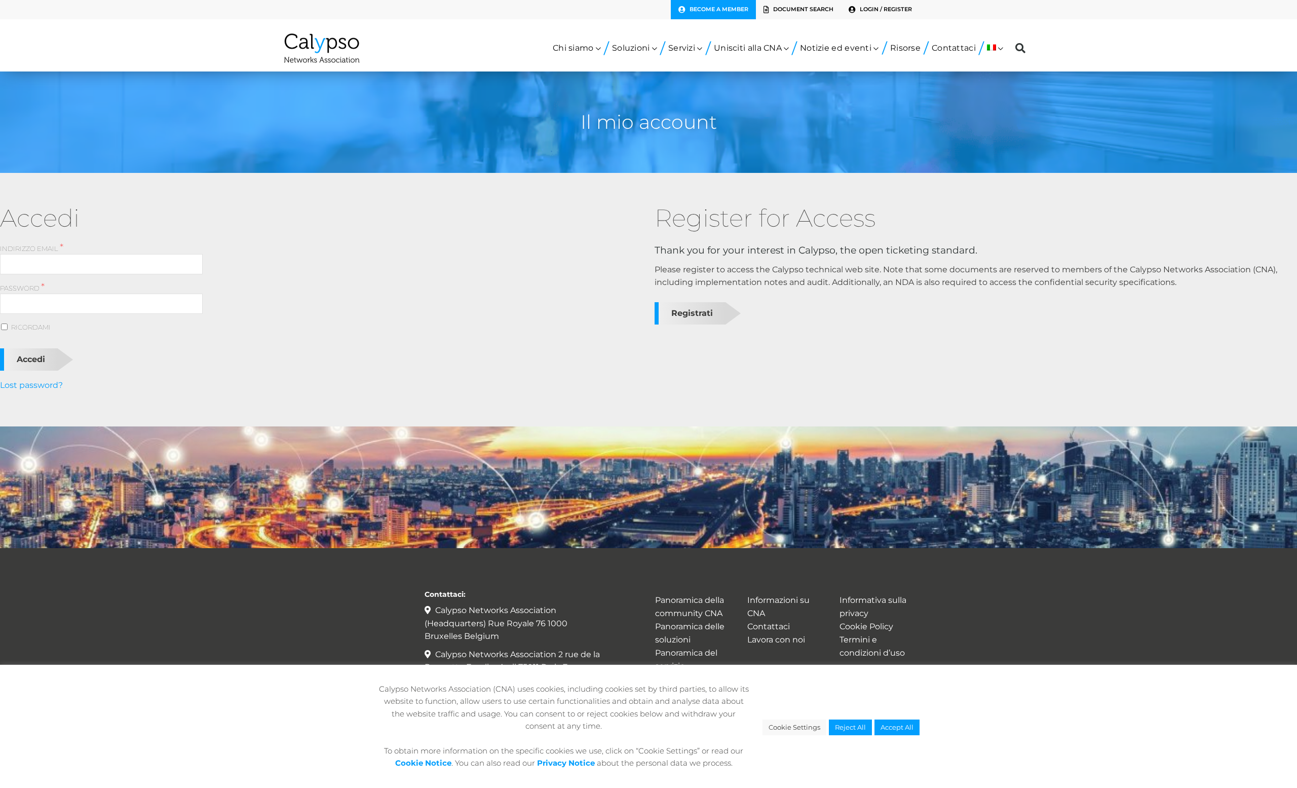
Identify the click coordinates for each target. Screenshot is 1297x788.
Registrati (692, 313)
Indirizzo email (31, 248)
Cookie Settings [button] (794, 727)
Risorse (905, 48)
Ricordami (31, 327)
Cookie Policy (866, 626)
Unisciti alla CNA (748, 48)
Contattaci (954, 48)
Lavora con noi (776, 639)
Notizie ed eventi (835, 48)
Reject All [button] (850, 727)
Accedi (31, 359)
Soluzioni (631, 48)
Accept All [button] (897, 727)
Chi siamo (573, 48)
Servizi (681, 48)
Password (22, 287)
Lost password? (31, 385)
